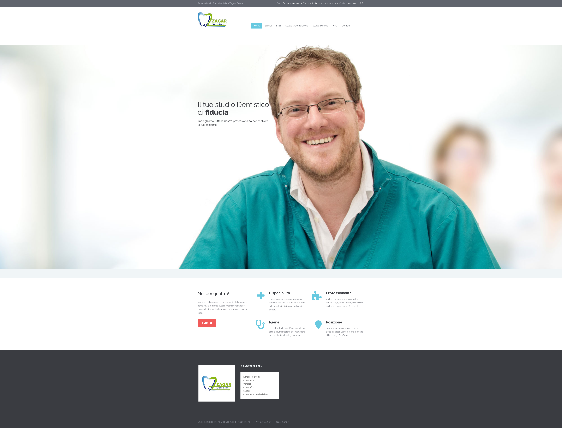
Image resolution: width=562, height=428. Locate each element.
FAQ (335, 25)
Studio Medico (320, 25)
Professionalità (339, 293)
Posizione (334, 322)
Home (256, 25)
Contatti (346, 25)
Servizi (268, 25)
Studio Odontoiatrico (296, 25)
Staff (278, 25)
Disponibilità (279, 293)
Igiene (274, 322)
